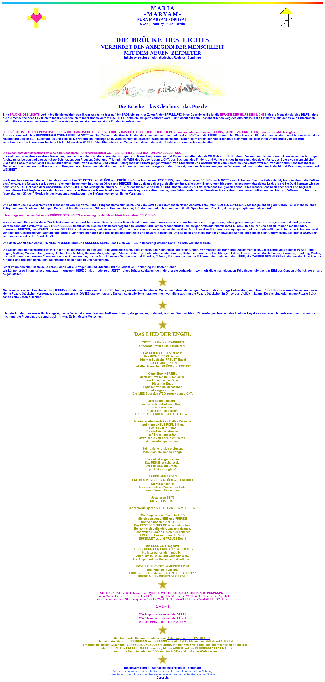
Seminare (194, 57)
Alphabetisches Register (168, 57)
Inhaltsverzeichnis (136, 57)
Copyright (163, 677)
